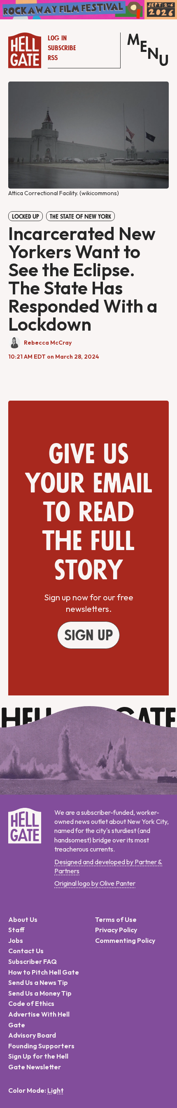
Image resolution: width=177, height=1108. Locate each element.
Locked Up (25, 216)
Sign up (88, 636)
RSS (53, 58)
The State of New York (80, 216)
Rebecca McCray (48, 342)
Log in (57, 38)
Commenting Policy (125, 940)
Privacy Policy (116, 930)
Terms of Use (116, 919)
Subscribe (62, 48)
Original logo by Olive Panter (94, 883)
